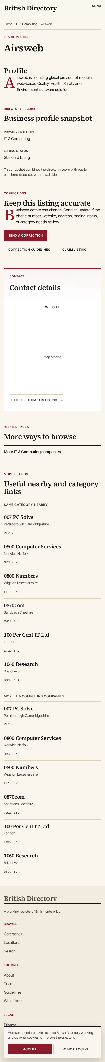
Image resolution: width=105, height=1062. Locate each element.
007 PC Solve (18, 517)
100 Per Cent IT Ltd (26, 634)
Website (52, 307)
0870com (14, 605)
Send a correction (25, 235)
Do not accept (75, 1049)
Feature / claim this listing (33, 400)
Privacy (10, 1024)
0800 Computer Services (32, 546)
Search (10, 951)
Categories (13, 934)
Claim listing (74, 249)
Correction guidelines (29, 249)
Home (8, 24)
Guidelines (13, 992)
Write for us (13, 1000)
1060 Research (21, 664)
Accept (30, 1049)
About (9, 975)
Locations (12, 942)
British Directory (30, 9)
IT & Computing (26, 24)
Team (8, 983)
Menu (96, 6)
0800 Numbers (21, 575)
